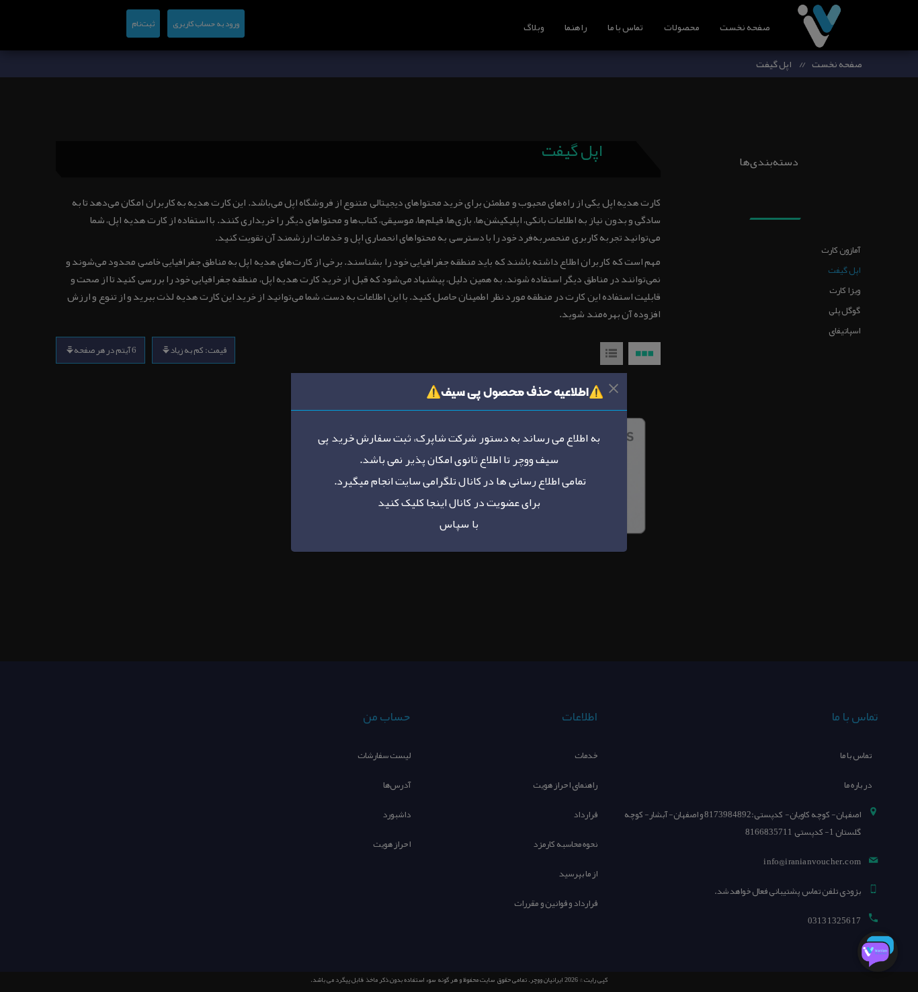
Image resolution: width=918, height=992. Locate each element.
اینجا (435, 502)
